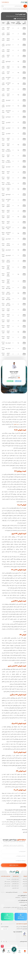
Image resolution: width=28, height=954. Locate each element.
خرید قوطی (16, 424)
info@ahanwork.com (23, 902)
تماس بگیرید (3, 28)
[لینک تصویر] (24, 934)
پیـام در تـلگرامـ (17, 381)
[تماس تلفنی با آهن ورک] (14, 949)
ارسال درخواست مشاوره (13, 865)
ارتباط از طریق (21, 917)
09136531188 (17, 897)
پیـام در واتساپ (9, 381)
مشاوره (4, 2)
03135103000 (24, 897)
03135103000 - (14, 378)
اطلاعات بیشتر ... (5, 929)
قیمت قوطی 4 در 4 (20, 14)
